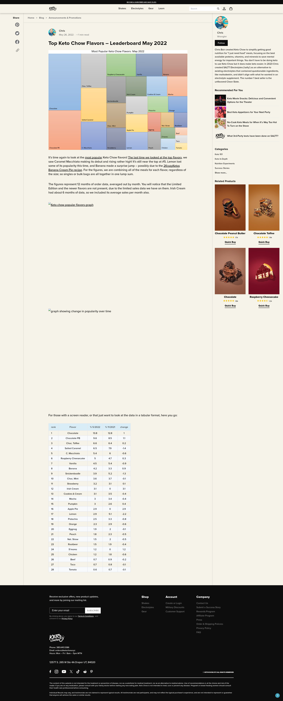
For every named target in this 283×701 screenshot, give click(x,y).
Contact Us (202, 603)
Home (31, 17)
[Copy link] (17, 50)
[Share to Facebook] (17, 42)
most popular (93, 157)
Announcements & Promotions (65, 17)
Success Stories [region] (222, 168)
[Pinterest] (91, 671)
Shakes (145, 603)
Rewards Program (205, 611)
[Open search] (218, 8)
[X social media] (71, 671)
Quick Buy (230, 242)
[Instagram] (56, 671)
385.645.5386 (62, 647)
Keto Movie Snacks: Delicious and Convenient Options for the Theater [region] (251, 100)
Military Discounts (175, 607)
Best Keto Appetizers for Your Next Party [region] (248, 112)
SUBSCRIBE (93, 610)
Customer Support (175, 611)
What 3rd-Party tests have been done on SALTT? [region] (252, 136)
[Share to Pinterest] (17, 25)
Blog (41, 17)
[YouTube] (64, 671)
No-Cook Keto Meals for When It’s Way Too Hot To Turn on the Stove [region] (252, 124)
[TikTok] (78, 671)
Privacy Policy (67, 618)
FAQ (198, 632)
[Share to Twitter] (17, 33)
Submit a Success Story (208, 607)
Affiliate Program (205, 615)
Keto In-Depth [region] (221, 158)
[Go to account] (224, 8)
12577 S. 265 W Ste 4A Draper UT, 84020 (72, 662)
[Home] (53, 9)
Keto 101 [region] (219, 154)
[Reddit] (85, 671)
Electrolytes (148, 607)
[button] (277, 695)
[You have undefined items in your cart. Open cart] (231, 8)
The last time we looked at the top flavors (155, 157)
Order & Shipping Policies (209, 624)
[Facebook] (50, 671)
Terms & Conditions (86, 616)
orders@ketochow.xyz (65, 650)
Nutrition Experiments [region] (225, 163)
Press (199, 619)
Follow (221, 43)
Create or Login (174, 603)
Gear (144, 611)
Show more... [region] (221, 172)
